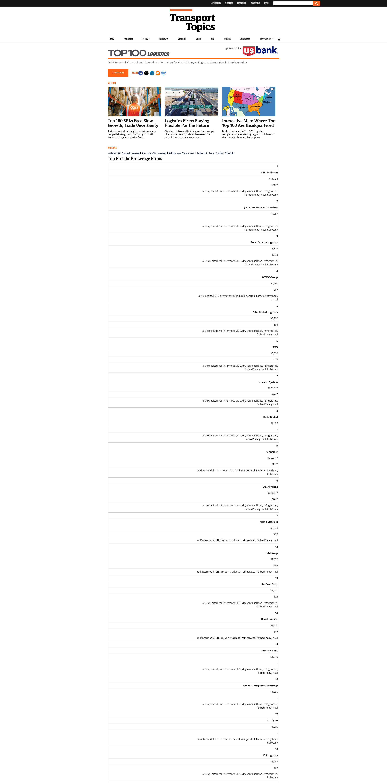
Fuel (212, 38)
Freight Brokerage (131, 153)
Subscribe (229, 3)
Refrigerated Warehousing (182, 153)
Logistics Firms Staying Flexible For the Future (187, 122)
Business (146, 38)
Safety (198, 38)
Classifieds (241, 3)
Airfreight (229, 153)
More (278, 39)
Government (128, 38)
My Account (255, 3)
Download (118, 72)
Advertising (216, 3)
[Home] (193, 20)
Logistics (227, 38)
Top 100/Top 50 (265, 38)
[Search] (316, 3)
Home (112, 38)
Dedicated (202, 153)
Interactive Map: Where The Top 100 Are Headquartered (248, 122)
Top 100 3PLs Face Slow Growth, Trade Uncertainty (133, 122)
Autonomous (245, 38)
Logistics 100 (114, 153)
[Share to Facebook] (140, 73)
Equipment (182, 38)
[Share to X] (146, 73)
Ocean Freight (216, 153)
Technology (163, 38)
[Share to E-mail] (158, 73)
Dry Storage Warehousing (154, 153)
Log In (266, 3)
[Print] (163, 73)
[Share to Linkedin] (152, 73)
